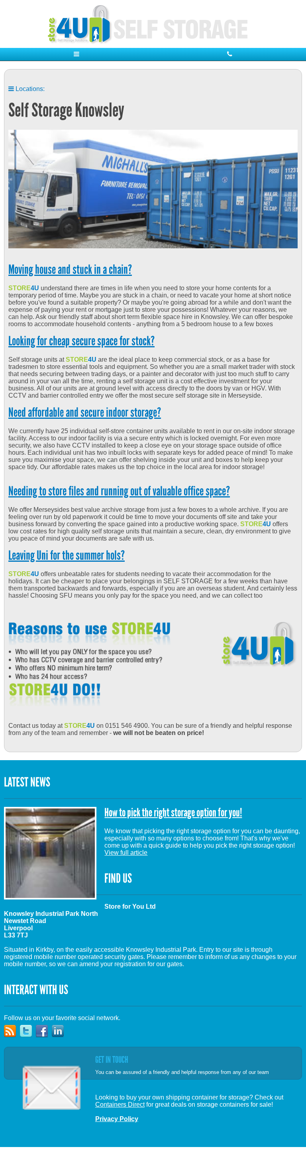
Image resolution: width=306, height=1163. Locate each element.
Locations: (29, 88)
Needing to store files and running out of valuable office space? (119, 492)
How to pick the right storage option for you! (173, 813)
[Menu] (76, 54)
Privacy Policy (116, 1118)
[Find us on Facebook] (44, 1043)
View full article (125, 852)
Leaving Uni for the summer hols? (66, 556)
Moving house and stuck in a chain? (70, 270)
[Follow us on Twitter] (28, 1043)
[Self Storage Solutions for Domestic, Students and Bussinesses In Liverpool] (153, 24)
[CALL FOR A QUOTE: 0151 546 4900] (229, 54)
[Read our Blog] (12, 1043)
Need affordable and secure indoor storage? (84, 413)
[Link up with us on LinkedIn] (60, 1043)
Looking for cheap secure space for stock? (81, 342)
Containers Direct (120, 1104)
